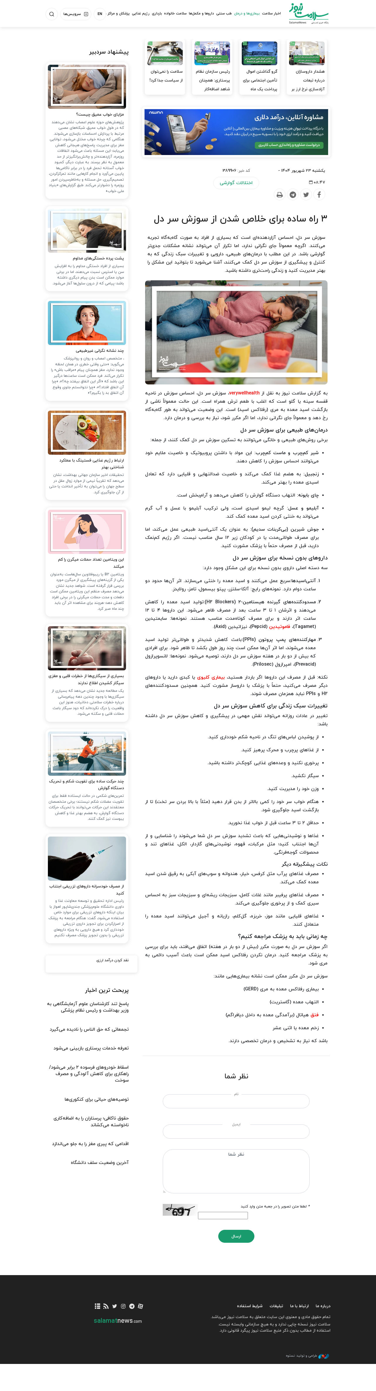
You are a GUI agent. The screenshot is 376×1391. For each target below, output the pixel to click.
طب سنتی (224, 13)
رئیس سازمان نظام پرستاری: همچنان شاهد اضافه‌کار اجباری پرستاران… (213, 85)
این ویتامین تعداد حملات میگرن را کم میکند (91, 563)
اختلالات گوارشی (236, 183)
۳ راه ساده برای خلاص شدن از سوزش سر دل (241, 219)
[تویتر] (114, 1306)
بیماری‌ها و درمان (247, 13)
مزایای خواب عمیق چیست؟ (100, 114)
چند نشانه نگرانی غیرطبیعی (100, 351)
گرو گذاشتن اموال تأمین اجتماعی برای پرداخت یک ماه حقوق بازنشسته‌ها (260, 85)
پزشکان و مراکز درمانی (113, 13)
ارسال (236, 1236)
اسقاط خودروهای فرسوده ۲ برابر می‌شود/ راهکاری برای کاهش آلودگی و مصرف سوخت (89, 1074)
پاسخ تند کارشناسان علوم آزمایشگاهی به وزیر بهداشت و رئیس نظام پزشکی (88, 1007)
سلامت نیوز (308, 13)
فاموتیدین (279, 627)
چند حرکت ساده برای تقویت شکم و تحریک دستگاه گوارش (86, 785)
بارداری (157, 13)
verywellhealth (244, 393)
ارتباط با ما (299, 1306)
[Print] (279, 195)
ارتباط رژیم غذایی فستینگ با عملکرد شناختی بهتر (91, 464)
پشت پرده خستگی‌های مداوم (98, 258)
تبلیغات (276, 1306)
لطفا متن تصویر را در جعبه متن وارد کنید (275, 1206)
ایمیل (236, 1124)
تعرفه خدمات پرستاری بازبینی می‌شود (91, 1048)
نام (236, 1094)
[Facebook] (319, 195)
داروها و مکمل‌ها (201, 13)
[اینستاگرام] (123, 1306)
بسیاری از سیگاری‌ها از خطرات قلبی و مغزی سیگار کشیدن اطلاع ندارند (86, 679)
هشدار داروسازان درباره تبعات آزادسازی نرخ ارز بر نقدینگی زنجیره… (308, 85)
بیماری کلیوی (211, 677)
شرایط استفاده (250, 1306)
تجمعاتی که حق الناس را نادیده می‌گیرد (89, 1029)
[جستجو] (52, 14)
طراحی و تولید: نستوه (301, 1355)
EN (100, 14)
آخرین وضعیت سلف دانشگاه (100, 1163)
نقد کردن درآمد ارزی (112, 960)
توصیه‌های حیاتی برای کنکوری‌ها (97, 1099)
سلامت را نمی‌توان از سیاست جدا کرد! (166, 76)
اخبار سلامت (271, 13)
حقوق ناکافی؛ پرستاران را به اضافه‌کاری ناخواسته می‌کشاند (91, 1121)
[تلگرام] (131, 1306)
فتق (314, 1015)
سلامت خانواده (175, 13)
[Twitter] (306, 195)
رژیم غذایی (141, 13)
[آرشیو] (97, 1306)
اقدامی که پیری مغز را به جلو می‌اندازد (90, 1144)
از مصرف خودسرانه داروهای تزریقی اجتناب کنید (86, 890)
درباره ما (323, 1306)
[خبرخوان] (106, 1306)
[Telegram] (292, 195)
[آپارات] (140, 1306)
